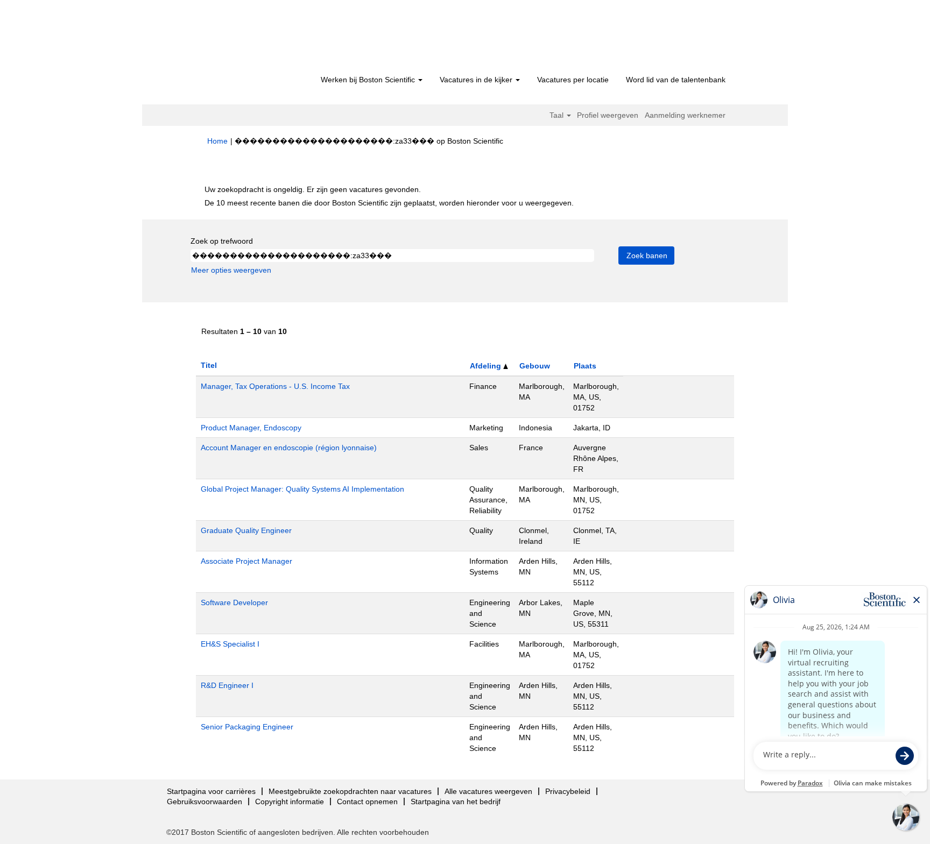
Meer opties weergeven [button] (231, 270)
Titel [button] (209, 365)
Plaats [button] (585, 365)
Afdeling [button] (486, 365)
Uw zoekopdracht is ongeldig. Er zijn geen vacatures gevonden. (313, 189)
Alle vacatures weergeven (488, 791)
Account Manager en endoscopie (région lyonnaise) (289, 447)
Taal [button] (557, 115)
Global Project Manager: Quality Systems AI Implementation (302, 489)
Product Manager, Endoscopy (251, 427)
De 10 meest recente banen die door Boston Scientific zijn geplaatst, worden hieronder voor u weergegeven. (389, 202)
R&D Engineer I (227, 685)
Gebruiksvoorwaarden (204, 801)
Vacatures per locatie (573, 79)
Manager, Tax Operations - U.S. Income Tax (275, 386)
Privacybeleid (567, 791)
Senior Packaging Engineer (247, 726)
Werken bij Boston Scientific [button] (369, 79)
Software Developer (234, 602)
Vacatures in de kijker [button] (477, 79)
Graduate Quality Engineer (246, 530)
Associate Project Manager (246, 561)
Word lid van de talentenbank (675, 79)
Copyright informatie (289, 801)
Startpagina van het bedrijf (456, 801)
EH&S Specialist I (230, 644)
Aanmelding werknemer (685, 115)
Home (217, 141)
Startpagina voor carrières (211, 791)
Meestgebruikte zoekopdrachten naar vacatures (350, 791)
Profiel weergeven (607, 115)
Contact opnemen (367, 801)
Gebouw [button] (534, 365)
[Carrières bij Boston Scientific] (269, 38)
